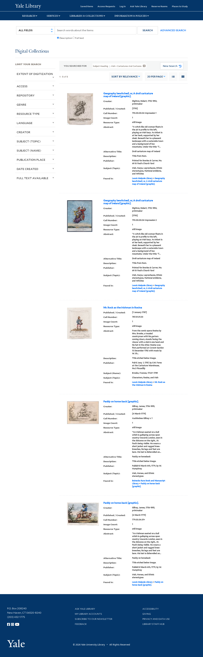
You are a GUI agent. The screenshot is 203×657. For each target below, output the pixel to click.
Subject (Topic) (29, 141)
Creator (23, 132)
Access (22, 86)
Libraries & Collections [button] (86, 15)
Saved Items (86, 6)
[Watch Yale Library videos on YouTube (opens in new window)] (17, 624)
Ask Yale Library (138, 6)
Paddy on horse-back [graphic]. (121, 401)
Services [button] (52, 15)
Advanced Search (173, 30)
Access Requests (106, 6)
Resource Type (28, 114)
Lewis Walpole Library (142, 178)
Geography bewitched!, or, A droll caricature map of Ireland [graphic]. (128, 95)
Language (25, 123)
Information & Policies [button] (131, 15)
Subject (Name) (29, 150)
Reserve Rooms (159, 6)
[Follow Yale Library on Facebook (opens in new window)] (8, 624)
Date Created (27, 169)
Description (65, 38)
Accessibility (150, 609)
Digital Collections (32, 51)
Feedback (81, 624)
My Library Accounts (88, 614)
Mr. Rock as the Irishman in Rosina (122, 307)
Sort (124, 76)
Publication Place (31, 160)
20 (155, 76)
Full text (79, 38)
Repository (26, 95)
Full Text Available (32, 178)
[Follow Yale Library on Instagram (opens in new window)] (12, 624)
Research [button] (28, 15)
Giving (146, 614)
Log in (123, 6)
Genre (21, 104)
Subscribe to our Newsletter (93, 619)
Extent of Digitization (35, 74)
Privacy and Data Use (156, 619)
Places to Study (180, 6)
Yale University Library (28, 6)
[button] (148, 30)
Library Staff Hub (153, 624)
